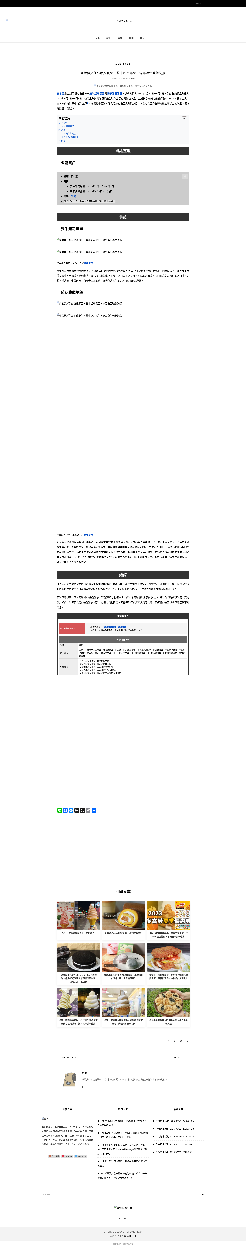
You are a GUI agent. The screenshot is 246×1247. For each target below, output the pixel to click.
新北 (108, 38)
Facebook (81, 1156)
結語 (63, 140)
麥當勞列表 (123, 616)
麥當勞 (118, 64)
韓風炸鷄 (122, 627)
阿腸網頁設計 (129, 1236)
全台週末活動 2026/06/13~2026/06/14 (175, 1136)
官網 (73, 196)
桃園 (131, 38)
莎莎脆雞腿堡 (72, 137)
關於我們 (117, 1244)
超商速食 (127, 64)
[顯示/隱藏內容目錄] (183, 118)
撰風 (133, 79)
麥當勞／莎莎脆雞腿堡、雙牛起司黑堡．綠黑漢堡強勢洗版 (123, 73)
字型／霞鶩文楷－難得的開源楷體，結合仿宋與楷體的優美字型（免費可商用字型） (122, 1175)
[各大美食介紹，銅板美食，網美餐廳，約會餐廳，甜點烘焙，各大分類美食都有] (168, 1002)
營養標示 (88, 263)
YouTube (68, 1156)
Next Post (179, 1057)
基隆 (120, 38)
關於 (142, 38)
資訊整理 (65, 123)
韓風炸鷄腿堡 (110, 627)
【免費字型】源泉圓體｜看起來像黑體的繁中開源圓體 (122, 1163)
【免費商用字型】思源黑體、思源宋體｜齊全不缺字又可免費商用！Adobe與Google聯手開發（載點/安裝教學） (122, 1149)
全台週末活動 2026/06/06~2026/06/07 (175, 1144)
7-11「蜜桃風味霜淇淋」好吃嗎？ (78, 933)
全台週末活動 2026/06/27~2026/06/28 (175, 1129)
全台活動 (55, 1156)
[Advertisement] (123, 708)
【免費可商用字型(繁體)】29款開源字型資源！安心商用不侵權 (122, 1123)
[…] (43, 1148)
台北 (97, 38)
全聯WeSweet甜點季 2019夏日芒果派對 (123, 933)
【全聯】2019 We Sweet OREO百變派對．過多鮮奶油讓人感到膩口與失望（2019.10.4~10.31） (78, 978)
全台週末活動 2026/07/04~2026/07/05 (175, 1121)
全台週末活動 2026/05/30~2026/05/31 (175, 1152)
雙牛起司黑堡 (72, 133)
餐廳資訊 (70, 126)
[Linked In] (187, 1041)
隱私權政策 (128, 1244)
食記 (63, 130)
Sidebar (198, 3)
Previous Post (69, 1057)
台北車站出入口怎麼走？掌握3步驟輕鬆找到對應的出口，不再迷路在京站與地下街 (122, 1135)
